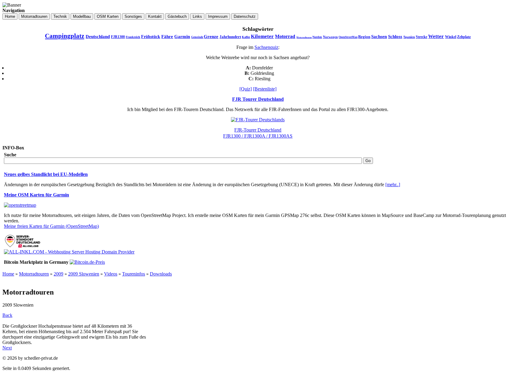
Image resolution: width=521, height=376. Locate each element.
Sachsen (379, 36)
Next (7, 347)
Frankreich (133, 37)
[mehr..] (392, 184)
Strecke (421, 37)
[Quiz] (245, 88)
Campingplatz (64, 36)
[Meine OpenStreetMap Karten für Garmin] (20, 205)
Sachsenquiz (266, 47)
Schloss (395, 36)
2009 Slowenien (83, 273)
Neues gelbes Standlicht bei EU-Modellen (46, 174)
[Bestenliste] (264, 88)
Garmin (182, 36)
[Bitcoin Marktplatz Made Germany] (87, 262)
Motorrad (285, 36)
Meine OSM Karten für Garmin (36, 194)
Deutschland (98, 36)
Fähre (167, 36)
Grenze (211, 36)
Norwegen (330, 37)
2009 (58, 273)
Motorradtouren (304, 37)
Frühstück (150, 36)
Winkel (450, 37)
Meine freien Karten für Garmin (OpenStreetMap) (51, 226)
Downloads (161, 273)
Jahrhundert (230, 36)
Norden (317, 37)
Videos (110, 273)
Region (364, 36)
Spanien (409, 37)
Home (8, 273)
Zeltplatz (464, 37)
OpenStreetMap (348, 37)
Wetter (436, 36)
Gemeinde (197, 37)
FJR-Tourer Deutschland (257, 129)
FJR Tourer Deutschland (258, 99)
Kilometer (262, 36)
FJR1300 (118, 37)
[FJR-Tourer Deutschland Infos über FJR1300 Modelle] (258, 119)
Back (7, 315)
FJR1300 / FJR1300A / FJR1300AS (257, 136)
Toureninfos (133, 273)
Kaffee (246, 37)
